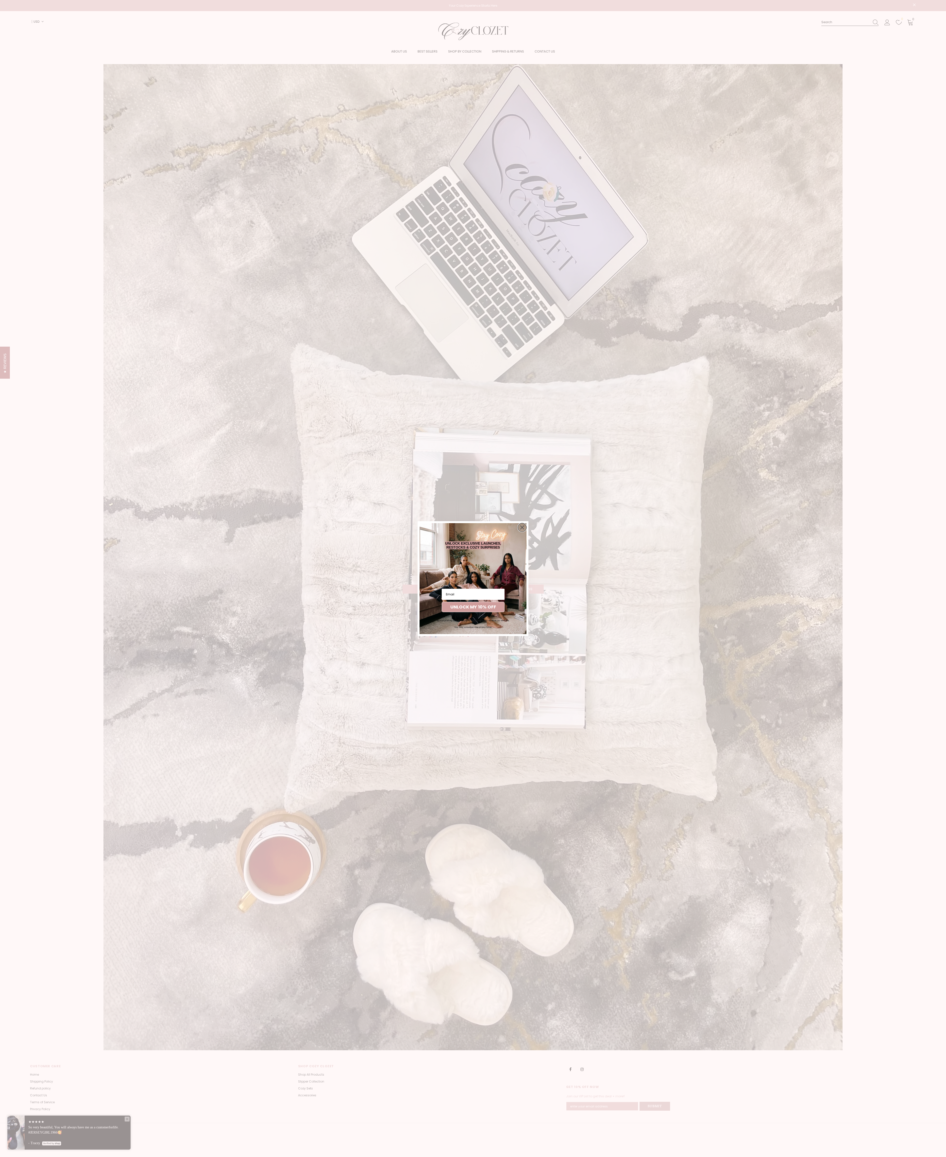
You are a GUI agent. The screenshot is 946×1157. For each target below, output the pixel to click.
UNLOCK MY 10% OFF (473, 607)
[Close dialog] (522, 527)
